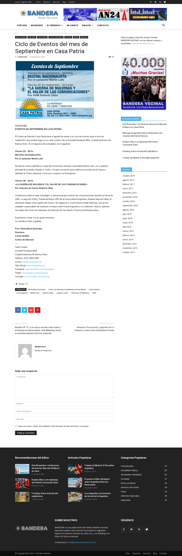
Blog (64, 2)
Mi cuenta (72, 25)
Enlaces (86, 25)
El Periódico (53, 25)
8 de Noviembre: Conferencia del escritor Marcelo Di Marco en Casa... (46, 468)
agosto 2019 (128, 180)
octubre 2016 (129, 201)
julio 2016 (127, 214)
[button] (163, 25)
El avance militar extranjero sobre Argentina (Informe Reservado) (97, 482)
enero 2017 (128, 188)
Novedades (37, 25)
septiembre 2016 (130, 205)
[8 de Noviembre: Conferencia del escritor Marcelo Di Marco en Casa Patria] (22, 469)
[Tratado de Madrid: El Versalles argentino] (75, 469)
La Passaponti (21, 293)
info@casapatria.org (32, 262)
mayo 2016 (128, 222)
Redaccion (22, 57)
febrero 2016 (129, 235)
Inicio (38, 2)
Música (76, 37)
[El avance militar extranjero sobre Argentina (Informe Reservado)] (75, 483)
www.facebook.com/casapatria (39, 269)
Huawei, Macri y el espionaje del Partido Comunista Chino (140, 143)
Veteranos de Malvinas (80, 293)
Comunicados (42, 37)
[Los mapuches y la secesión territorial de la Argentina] (75, 497)
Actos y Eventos (28, 33)
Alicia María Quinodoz (36, 289)
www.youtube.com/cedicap (36, 276)
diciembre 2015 (130, 243)
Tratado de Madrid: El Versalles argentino (141, 158)
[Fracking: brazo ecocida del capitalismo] (22, 497)
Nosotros (46, 2)
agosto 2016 (128, 209)
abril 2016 (127, 226)
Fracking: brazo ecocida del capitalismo (140, 151)
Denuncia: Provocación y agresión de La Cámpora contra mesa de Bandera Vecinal (94, 329)
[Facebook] (151, 2)
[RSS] (160, 2)
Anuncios (56, 2)
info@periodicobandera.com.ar (82, 542)
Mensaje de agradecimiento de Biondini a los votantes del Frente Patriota (142, 134)
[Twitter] (165, 2)
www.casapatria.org (36, 265)
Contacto (71, 2)
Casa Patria (32, 37)
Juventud (68, 37)
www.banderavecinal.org (143, 43)
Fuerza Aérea (94, 289)
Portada (22, 25)
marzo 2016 (128, 231)
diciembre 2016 (130, 192)
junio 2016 (127, 218)
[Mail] (155, 2)
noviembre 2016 (130, 197)
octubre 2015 (129, 252)
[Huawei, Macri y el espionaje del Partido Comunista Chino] (22, 483)
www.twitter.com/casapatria (35, 273)
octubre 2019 (129, 175)
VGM (94, 293)
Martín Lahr (35, 293)
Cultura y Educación (56, 37)
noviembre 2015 (130, 248)
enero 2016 (128, 239)
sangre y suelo (62, 293)
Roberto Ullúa (48, 293)
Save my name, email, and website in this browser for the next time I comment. (53, 426)
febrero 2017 (129, 184)
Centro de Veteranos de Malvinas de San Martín (67, 289)
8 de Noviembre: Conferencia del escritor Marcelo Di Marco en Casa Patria (145, 125)
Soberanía (84, 37)
